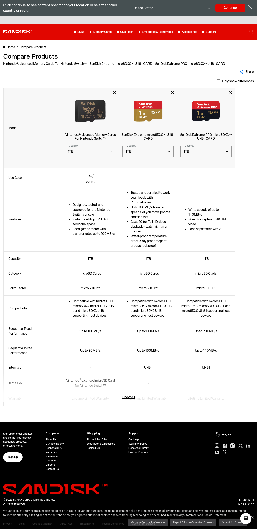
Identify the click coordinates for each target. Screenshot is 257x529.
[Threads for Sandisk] (224, 452)
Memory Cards (102, 31)
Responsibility (54, 448)
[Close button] (250, 8)
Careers (50, 464)
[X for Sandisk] (240, 445)
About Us (51, 439)
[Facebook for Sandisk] (225, 446)
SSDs (80, 31)
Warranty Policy (137, 443)
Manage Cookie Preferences (148, 522)
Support (211, 31)
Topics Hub (93, 448)
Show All (128, 397)
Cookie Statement (215, 515)
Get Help (133, 439)
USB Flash (126, 31)
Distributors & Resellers (101, 443)
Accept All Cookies (233, 522)
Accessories (189, 31)
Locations (51, 460)
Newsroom (52, 456)
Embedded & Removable (157, 31)
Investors (51, 452)
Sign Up (13, 457)
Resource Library (138, 448)
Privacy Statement (186, 515)
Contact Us (52, 469)
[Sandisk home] (17, 31)
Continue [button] (230, 8)
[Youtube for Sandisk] (217, 452)
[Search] (251, 31)
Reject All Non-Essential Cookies (193, 522)
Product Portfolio (97, 439)
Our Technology (55, 443)
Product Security (138, 452)
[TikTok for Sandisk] (232, 445)
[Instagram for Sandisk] (217, 445)
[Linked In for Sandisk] (248, 446)
